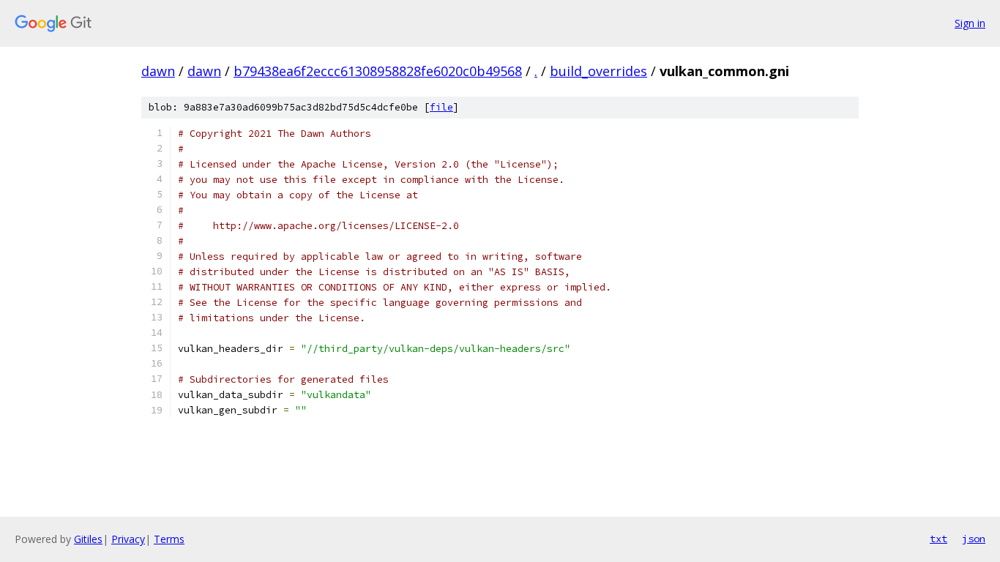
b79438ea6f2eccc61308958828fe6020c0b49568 (378, 71)
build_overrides (598, 71)
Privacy (128, 539)
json (973, 538)
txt (938, 538)
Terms (169, 539)
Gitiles (88, 539)
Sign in (970, 23)
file (441, 107)
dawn (158, 71)
